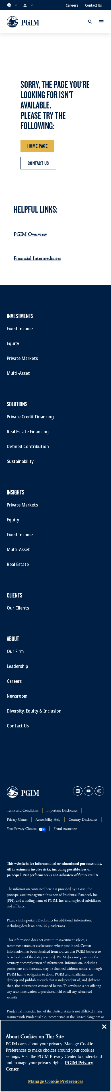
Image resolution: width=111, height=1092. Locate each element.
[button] (12, 5)
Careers (72, 5)
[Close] (104, 1030)
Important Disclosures (37, 921)
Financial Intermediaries (37, 258)
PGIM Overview (30, 234)
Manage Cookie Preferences (55, 1081)
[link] (78, 791)
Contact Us (93, 5)
